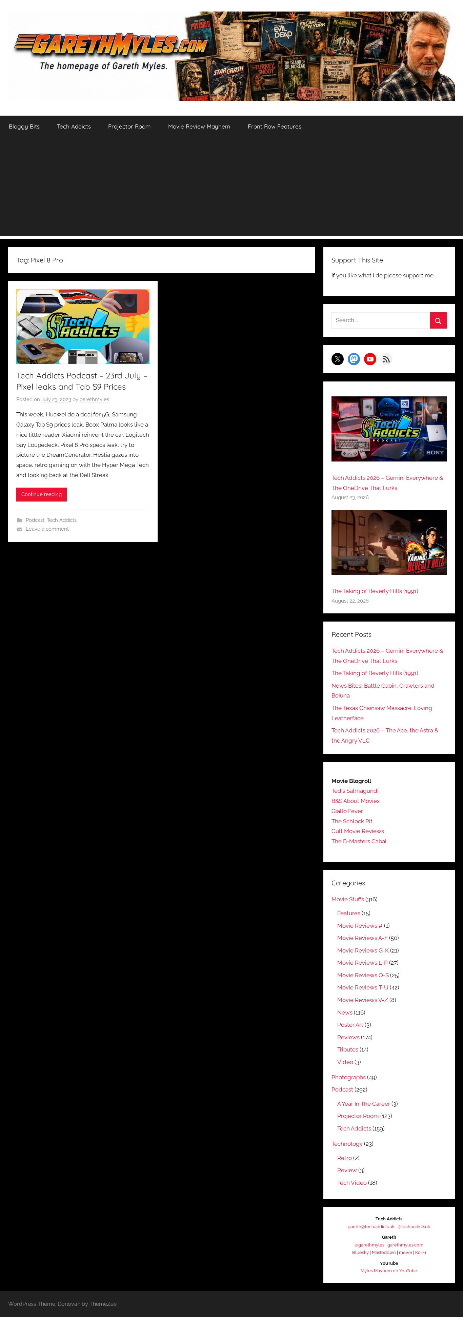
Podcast (35, 520)
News (345, 1012)
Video (345, 1062)
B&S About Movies (355, 801)
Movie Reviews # (360, 925)
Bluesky (360, 1252)
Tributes (347, 1049)
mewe (405, 1252)
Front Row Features (274, 126)
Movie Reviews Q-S (363, 975)
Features (348, 913)
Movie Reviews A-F (362, 938)
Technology (347, 1143)
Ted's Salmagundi (355, 790)
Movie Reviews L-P (362, 962)
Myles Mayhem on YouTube (389, 1270)
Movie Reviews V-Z (362, 1000)
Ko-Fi (420, 1252)
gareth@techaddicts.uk (371, 1226)
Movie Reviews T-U (362, 987)
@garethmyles (369, 1244)
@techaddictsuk (414, 1226)
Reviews (348, 1037)
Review (347, 1170)
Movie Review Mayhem (199, 126)
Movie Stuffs (347, 899)
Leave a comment (47, 529)
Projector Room (129, 126)
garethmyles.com (405, 1244)
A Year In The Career (363, 1103)
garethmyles (94, 399)
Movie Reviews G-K (363, 950)
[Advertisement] (231, 188)
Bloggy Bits (24, 126)
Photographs (348, 1077)
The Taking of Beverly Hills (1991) (374, 591)
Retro (344, 1158)
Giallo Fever (347, 811)
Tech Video (352, 1182)
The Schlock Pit (352, 821)
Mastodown (384, 1252)
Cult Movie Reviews (357, 831)
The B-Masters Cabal (359, 841)
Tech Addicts (74, 126)
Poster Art (350, 1024)
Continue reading (41, 494)
